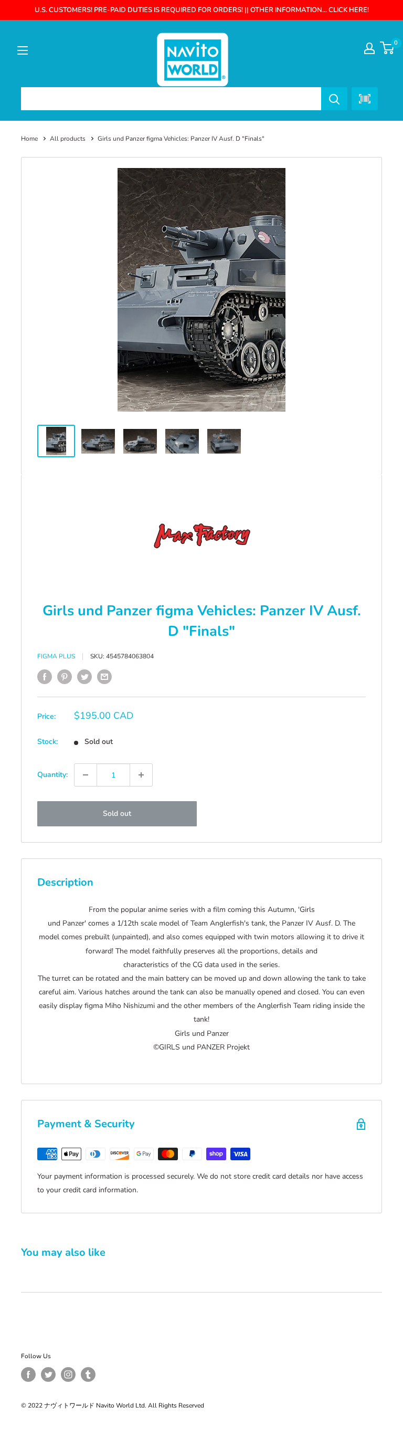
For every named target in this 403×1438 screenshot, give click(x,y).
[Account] (369, 48)
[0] (387, 47)
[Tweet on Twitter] (84, 676)
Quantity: (52, 775)
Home (29, 138)
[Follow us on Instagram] (68, 1374)
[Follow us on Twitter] (48, 1374)
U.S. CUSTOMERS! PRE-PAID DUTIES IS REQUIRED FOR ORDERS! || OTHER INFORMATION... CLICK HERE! (202, 10)
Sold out (117, 813)
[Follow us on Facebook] (28, 1374)
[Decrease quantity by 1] (86, 775)
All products (68, 138)
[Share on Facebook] (44, 676)
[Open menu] (22, 50)
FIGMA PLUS (56, 656)
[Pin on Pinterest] (64, 676)
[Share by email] (104, 676)
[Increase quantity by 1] (141, 775)
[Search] (334, 98)
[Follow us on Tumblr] (88, 1374)
